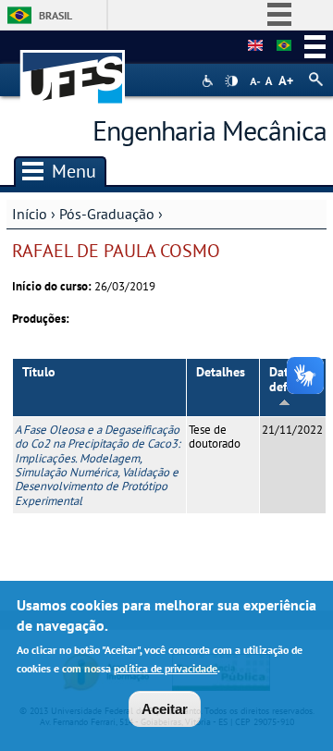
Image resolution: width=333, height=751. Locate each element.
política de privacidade (165, 668)
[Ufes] (73, 68)
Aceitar (165, 709)
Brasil (55, 15)
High (231, 81)
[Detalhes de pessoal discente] (255, 46)
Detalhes (220, 371)
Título (39, 371)
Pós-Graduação (106, 213)
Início (29, 213)
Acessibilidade (209, 81)
